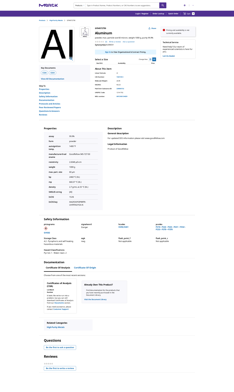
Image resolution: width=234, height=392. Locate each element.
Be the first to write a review (61, 369)
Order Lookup (158, 13)
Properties (44, 89)
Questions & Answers (49, 111)
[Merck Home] (48, 5)
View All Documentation (52, 79)
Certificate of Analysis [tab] (58, 267)
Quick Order (173, 13)
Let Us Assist (169, 56)
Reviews (43, 114)
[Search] (162, 5)
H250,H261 (123, 227)
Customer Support (61, 309)
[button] (141, 13)
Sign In (108, 52)
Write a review (115, 42)
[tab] (44, 20)
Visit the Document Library (95, 299)
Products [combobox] (78, 5)
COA (44, 72)
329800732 (120, 89)
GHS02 (47, 232)
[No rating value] (100, 42)
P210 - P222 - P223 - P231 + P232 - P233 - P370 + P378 (171, 228)
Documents (59, 303)
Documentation (46, 100)
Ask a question (129, 42)
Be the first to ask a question (60, 347)
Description (44, 92)
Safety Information (48, 96)
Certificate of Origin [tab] (85, 267)
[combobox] (120, 5)
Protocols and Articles (49, 103)
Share (153, 28)
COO (52, 72)
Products (42, 20)
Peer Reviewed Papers (50, 107)
